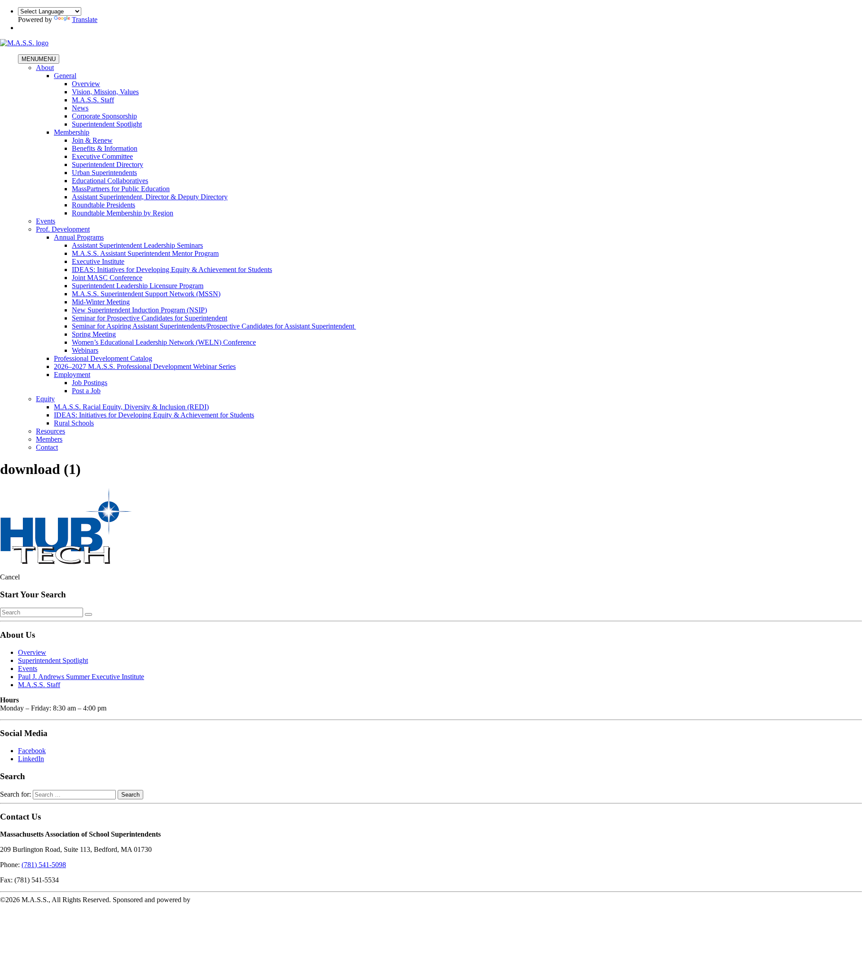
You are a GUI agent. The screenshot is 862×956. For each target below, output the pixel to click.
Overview (86, 84)
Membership (71, 132)
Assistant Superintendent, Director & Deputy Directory (150, 197)
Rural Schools (74, 423)
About (45, 67)
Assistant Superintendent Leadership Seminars (137, 245)
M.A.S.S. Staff (93, 100)
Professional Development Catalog (103, 358)
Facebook (32, 750)
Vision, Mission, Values (105, 92)
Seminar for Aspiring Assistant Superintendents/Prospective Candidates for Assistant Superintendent (214, 326)
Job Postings (89, 382)
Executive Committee (102, 156)
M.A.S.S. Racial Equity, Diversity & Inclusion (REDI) (131, 407)
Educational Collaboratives (110, 180)
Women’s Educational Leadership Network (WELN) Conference (164, 342)
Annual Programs (79, 237)
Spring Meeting (94, 334)
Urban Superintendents (104, 172)
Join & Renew (92, 140)
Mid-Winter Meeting (101, 302)
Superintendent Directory (107, 164)
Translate (84, 19)
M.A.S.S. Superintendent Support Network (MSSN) (146, 294)
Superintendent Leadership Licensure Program (137, 285)
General (65, 75)
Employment (72, 374)
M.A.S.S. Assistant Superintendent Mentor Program (145, 253)
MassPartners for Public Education (121, 189)
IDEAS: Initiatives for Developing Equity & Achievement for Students (172, 269)
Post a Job (86, 391)
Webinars (85, 350)
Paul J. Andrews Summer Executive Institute (81, 676)
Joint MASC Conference (107, 277)
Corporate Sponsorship (104, 116)
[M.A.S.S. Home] (24, 43)
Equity (45, 399)
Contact (47, 447)
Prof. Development (63, 229)
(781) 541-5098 (44, 864)
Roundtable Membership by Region (122, 213)
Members (49, 439)
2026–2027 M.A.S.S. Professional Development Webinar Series (145, 366)
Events (45, 221)
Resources (50, 431)
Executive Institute (98, 261)
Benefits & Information (104, 148)
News (80, 108)
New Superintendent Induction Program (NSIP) (139, 310)
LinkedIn (31, 759)
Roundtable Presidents (103, 205)
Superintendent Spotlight (107, 124)
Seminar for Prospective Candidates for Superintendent (149, 318)
